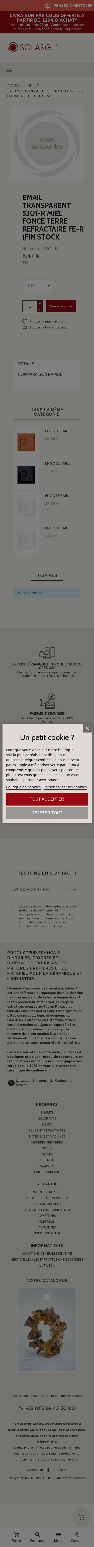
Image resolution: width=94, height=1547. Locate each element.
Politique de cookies (23, 786)
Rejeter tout (47, 813)
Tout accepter (47, 799)
